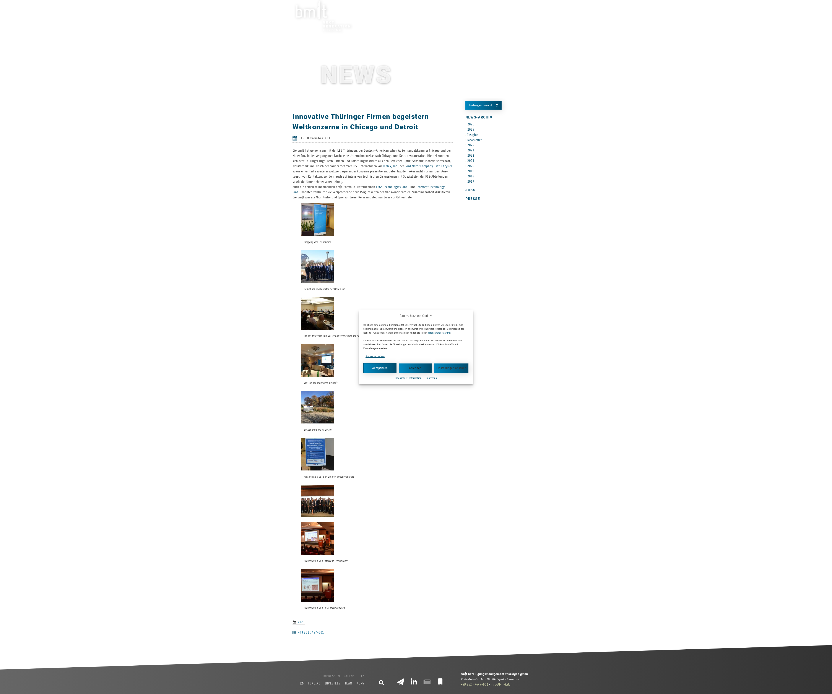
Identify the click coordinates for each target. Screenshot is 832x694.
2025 (470, 145)
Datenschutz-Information (408, 377)
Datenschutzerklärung (438, 332)
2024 (470, 129)
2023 (301, 622)
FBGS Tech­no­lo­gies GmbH (393, 187)
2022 (470, 155)
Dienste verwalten (375, 356)
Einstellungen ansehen (451, 368)
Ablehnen (415, 368)
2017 (470, 181)
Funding (446, 16)
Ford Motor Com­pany (419, 166)
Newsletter (474, 140)
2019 (470, 171)
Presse (472, 199)
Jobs (470, 190)
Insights (472, 135)
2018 (470, 176)
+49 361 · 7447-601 (474, 684)
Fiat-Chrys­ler (443, 166)
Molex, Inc (390, 166)
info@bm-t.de (500, 684)
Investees (471, 16)
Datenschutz (353, 676)
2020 (470, 166)
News (508, 16)
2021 (470, 161)
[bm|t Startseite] (302, 683)
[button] (381, 682)
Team (492, 16)
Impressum (431, 377)
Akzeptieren (380, 368)
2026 (470, 124)
